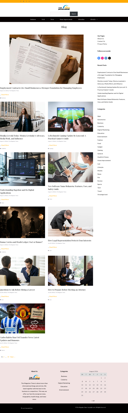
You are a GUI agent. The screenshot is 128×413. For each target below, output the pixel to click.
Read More (5, 94)
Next (12, 357)
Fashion (100, 140)
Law (50, 250)
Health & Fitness (103, 157)
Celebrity (4, 148)
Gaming (51, 148)
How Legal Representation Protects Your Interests (69, 240)
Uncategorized (102, 194)
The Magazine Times (28, 383)
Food (99, 143)
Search (74, 14)
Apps (3, 202)
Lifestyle (93, 19)
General (100, 153)
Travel (99, 191)
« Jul (93, 401)
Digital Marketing (103, 130)
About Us (100, 38)
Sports (3, 350)
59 (8, 357)
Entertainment (102, 136)
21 (97, 388)
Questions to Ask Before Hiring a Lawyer (17, 289)
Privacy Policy (102, 44)
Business (33, 19)
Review (99, 181)
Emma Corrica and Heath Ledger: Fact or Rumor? (21, 242)
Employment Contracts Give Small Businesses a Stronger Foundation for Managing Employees (41, 88)
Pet (98, 177)
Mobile (99, 171)
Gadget (99, 147)
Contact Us (101, 41)
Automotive (101, 119)
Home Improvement (66, 19)
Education (81, 19)
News (52, 19)
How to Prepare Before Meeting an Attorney (67, 289)
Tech (43, 19)
